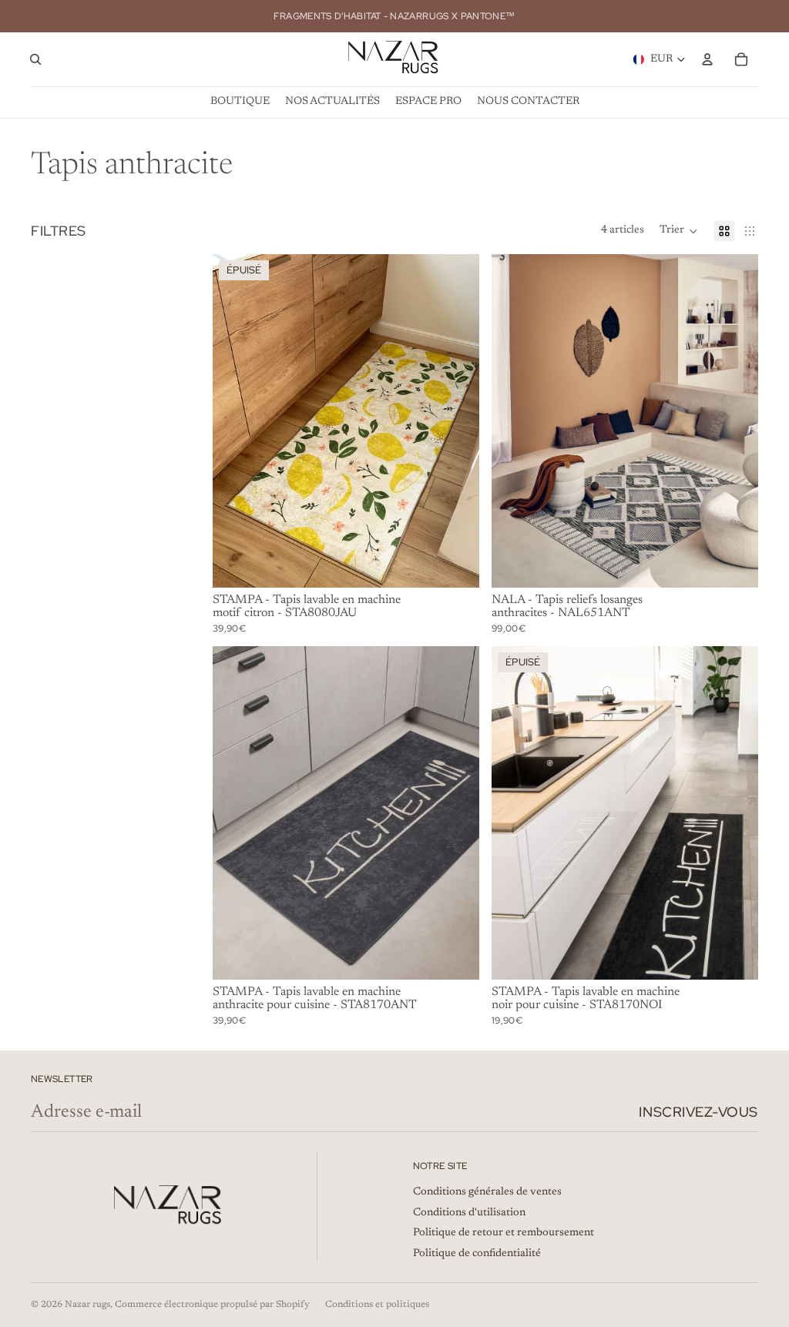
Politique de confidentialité (477, 1253)
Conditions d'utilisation (469, 1213)
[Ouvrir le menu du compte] (707, 59)
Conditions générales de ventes (487, 1192)
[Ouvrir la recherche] (35, 59)
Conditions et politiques (377, 1304)
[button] (679, 231)
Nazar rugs (87, 1304)
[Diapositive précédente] (236, 420)
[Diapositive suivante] (456, 420)
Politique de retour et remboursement (503, 1233)
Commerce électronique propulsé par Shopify (212, 1304)
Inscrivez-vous (698, 1112)
